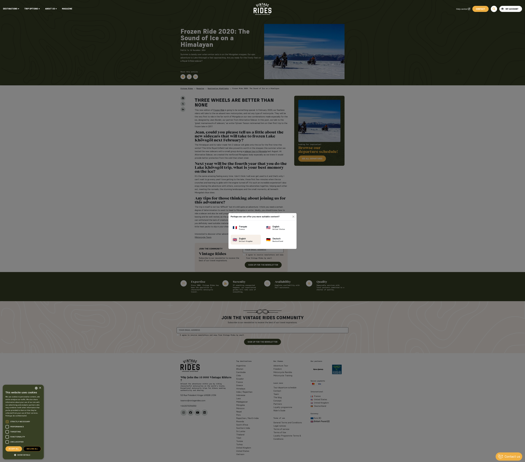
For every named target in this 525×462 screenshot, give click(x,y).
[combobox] (36, 388)
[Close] (293, 217)
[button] (23, 455)
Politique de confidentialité (16, 416)
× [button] (40, 388)
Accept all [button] (14, 449)
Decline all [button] (32, 449)
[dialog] (23, 422)
